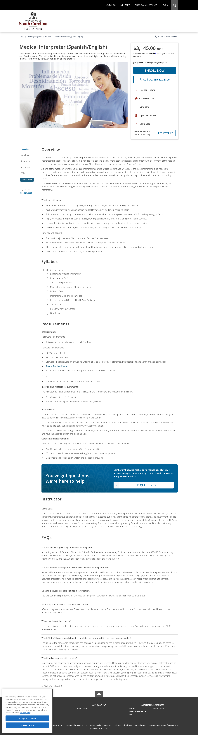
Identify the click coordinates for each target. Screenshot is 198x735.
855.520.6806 (26, 193)
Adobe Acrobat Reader (57, 366)
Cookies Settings (27, 725)
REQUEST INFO (165, 133)
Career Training (82, 708)
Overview (25, 149)
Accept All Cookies (27, 718)
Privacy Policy (103, 728)
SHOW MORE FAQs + (51, 685)
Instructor (26, 167)
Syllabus (25, 155)
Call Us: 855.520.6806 (166, 36)
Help (131, 714)
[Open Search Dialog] (174, 5)
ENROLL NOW (154, 70)
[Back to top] (99, 704)
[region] (27, 711)
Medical (48, 37)
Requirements (27, 161)
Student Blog (158, 708)
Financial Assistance (137, 711)
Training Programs (34, 37)
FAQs (23, 173)
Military (132, 708)
